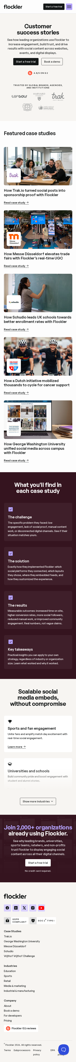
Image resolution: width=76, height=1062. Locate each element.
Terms (7, 1050)
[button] (69, 7)
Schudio (8, 951)
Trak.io (8, 936)
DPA (53, 1050)
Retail (7, 981)
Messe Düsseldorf (15, 946)
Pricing (8, 1020)
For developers (13, 1015)
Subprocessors (22, 1050)
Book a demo (11, 1010)
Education (10, 971)
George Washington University (22, 941)
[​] (7, 907)
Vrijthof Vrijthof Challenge (19, 956)
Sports (8, 976)
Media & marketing (15, 986)
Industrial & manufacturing (19, 990)
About (7, 1006)
